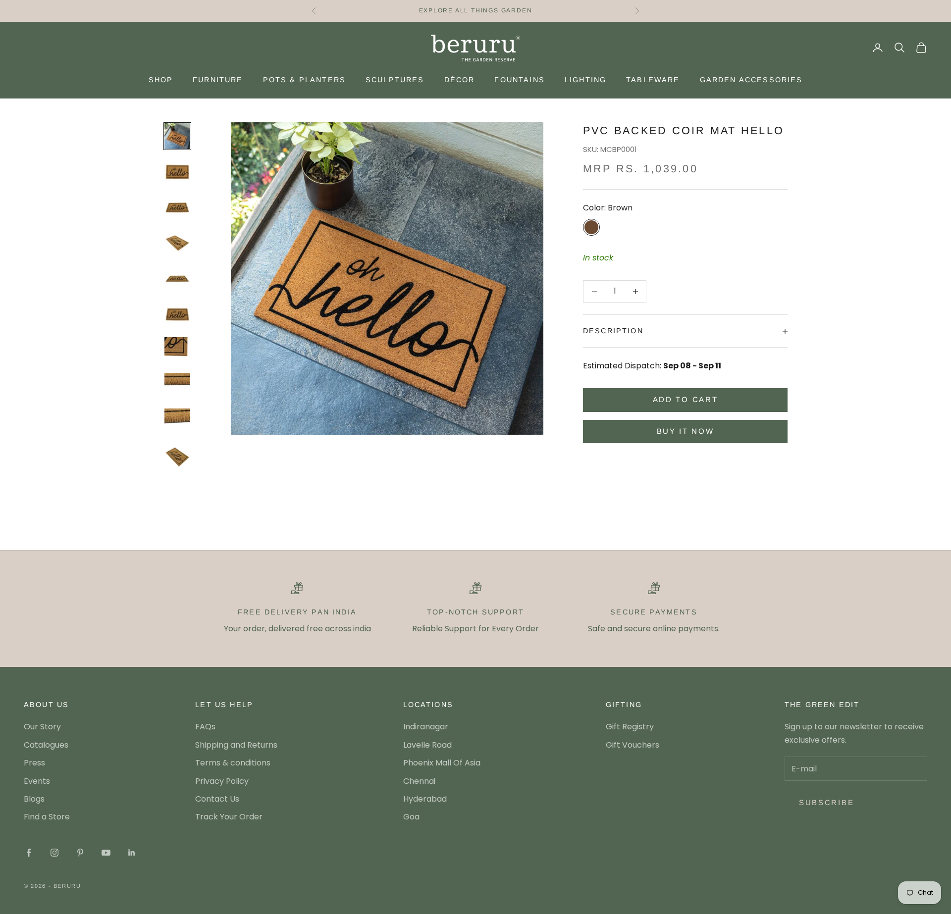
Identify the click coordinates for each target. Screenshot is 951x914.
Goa (411, 816)
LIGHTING (585, 80)
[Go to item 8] (177, 386)
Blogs (34, 799)
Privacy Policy (222, 781)
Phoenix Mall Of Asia (441, 762)
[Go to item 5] (177, 279)
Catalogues (46, 745)
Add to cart (685, 400)
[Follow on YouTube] (106, 853)
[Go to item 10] (177, 457)
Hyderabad (425, 799)
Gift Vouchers (632, 745)
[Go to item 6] (177, 314)
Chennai (419, 781)
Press (34, 762)
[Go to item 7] (177, 350)
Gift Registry (630, 726)
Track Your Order (229, 816)
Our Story (42, 726)
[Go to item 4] (177, 243)
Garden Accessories (751, 80)
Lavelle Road (427, 745)
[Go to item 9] (177, 421)
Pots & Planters (304, 80)
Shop (161, 80)
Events (37, 781)
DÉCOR (459, 80)
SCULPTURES (395, 80)
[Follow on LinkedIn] (132, 853)
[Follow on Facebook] (29, 853)
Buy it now (685, 431)
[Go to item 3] (177, 207)
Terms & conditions (232, 762)
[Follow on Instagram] (54, 853)
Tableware (653, 80)
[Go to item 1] (177, 136)
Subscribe (826, 802)
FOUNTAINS (519, 80)
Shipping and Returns (236, 745)
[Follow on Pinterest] (80, 853)
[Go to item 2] (177, 172)
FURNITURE (218, 80)
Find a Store (47, 816)
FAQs (205, 726)
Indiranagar (425, 726)
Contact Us (217, 799)
